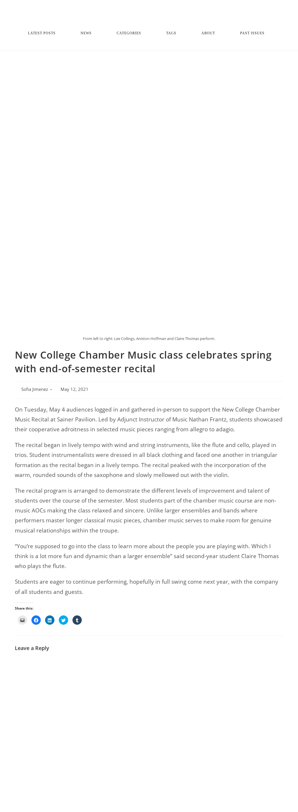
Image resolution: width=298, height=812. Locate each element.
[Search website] (149, 45)
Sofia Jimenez (34, 389)
